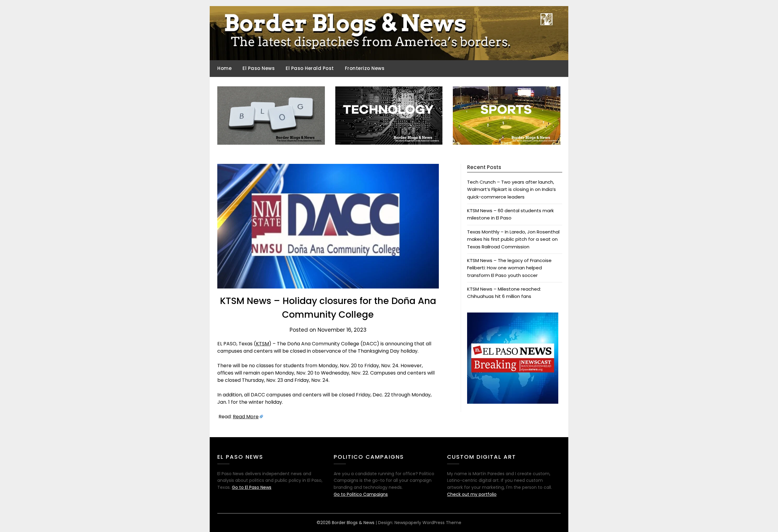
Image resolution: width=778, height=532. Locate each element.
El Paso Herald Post (310, 68)
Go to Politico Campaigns (361, 494)
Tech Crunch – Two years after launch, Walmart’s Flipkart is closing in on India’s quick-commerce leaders (511, 189)
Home (224, 68)
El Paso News (259, 68)
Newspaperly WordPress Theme (427, 523)
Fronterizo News (365, 68)
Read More (246, 416)
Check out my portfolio (472, 494)
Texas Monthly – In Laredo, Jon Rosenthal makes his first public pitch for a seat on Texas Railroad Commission (513, 239)
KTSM (262, 343)
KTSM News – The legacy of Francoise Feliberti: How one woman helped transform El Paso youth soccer (509, 267)
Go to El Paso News (251, 487)
